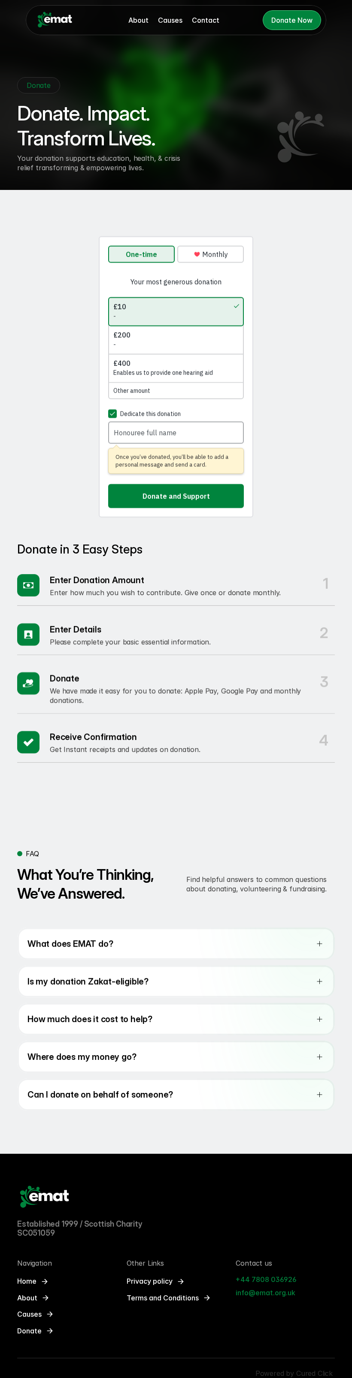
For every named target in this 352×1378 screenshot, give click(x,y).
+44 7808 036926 (267, 1279)
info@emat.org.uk (265, 1292)
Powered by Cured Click (295, 1373)
